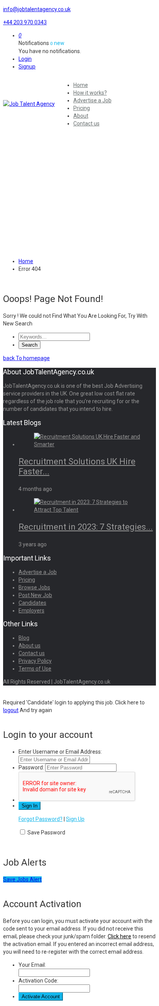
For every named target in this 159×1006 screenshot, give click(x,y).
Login (25, 59)
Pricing (81, 108)
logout (11, 710)
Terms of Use (35, 669)
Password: (31, 767)
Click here (119, 936)
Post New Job (35, 595)
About (80, 116)
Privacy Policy (35, 661)
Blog (24, 638)
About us (30, 645)
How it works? (90, 93)
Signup (27, 66)
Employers (31, 610)
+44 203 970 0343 (25, 22)
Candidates (32, 603)
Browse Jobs (34, 587)
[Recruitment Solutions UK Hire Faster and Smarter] (87, 444)
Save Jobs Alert (22, 879)
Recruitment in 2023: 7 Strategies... (86, 527)
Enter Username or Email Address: (60, 752)
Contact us (86, 123)
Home (80, 85)
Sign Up (75, 819)
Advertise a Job (92, 100)
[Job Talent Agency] (30, 104)
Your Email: (32, 965)
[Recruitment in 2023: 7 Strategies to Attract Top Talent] (87, 510)
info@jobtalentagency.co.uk (37, 9)
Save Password (46, 832)
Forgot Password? (41, 819)
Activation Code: (38, 981)
